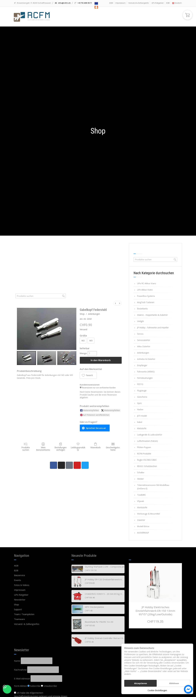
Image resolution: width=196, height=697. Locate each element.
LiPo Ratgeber (158, 3)
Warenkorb (95, 447)
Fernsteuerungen (145, 378)
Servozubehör (143, 340)
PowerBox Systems (146, 296)
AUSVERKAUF (143, 532)
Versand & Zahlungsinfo (138, 3)
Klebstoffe (141, 428)
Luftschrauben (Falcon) (147, 441)
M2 (83, 340)
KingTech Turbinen (145, 302)
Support (18, 609)
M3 (90, 340)
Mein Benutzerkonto (43, 448)
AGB (111, 3)
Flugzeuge (141, 390)
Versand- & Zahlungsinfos (26, 624)
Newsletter (19, 599)
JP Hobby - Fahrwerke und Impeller (153, 327)
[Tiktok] (69, 465)
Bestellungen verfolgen (61, 448)
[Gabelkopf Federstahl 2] (66, 358)
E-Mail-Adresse (22, 678)
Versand (83, 329)
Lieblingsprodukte (78, 448)
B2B (168, 3)
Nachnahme (20, 669)
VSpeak (140, 501)
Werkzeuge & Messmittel (148, 513)
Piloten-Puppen (144, 447)
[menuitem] (115, 303)
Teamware (19, 619)
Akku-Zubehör (143, 346)
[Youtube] (77, 465)
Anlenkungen (94, 314)
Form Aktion (20, 685)
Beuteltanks (142, 308)
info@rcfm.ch (64, 3)
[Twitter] (85, 465)
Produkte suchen (25, 448)
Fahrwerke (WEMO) (146, 371)
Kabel (139, 422)
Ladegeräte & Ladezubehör (149, 434)
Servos (140, 333)
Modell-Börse (143, 526)
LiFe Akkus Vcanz (145, 289)
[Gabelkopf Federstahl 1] (46, 358)
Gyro (139, 403)
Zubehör (141, 520)
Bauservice (19, 575)
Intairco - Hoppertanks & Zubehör (152, 315)
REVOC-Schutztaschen (147, 466)
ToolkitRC (141, 494)
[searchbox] (40, 295)
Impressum (121, 3)
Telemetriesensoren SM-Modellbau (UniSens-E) (153, 487)
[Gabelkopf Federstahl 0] (26, 358)
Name (17, 660)
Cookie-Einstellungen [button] (157, 690)
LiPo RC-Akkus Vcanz (146, 283)
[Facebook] (53, 465)
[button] (88, 375)
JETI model (142, 415)
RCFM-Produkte (144, 453)
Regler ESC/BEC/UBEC (147, 460)
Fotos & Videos (21, 585)
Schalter (140, 472)
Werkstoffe (142, 507)
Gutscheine (142, 396)
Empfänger (142, 365)
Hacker (140, 409)
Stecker (140, 478)
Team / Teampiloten (24, 614)
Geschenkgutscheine (113, 448)
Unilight (140, 321)
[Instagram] (61, 465)
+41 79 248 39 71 (84, 3)
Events (17, 580)
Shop (82, 314)
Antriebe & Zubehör (146, 359)
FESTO (140, 384)
